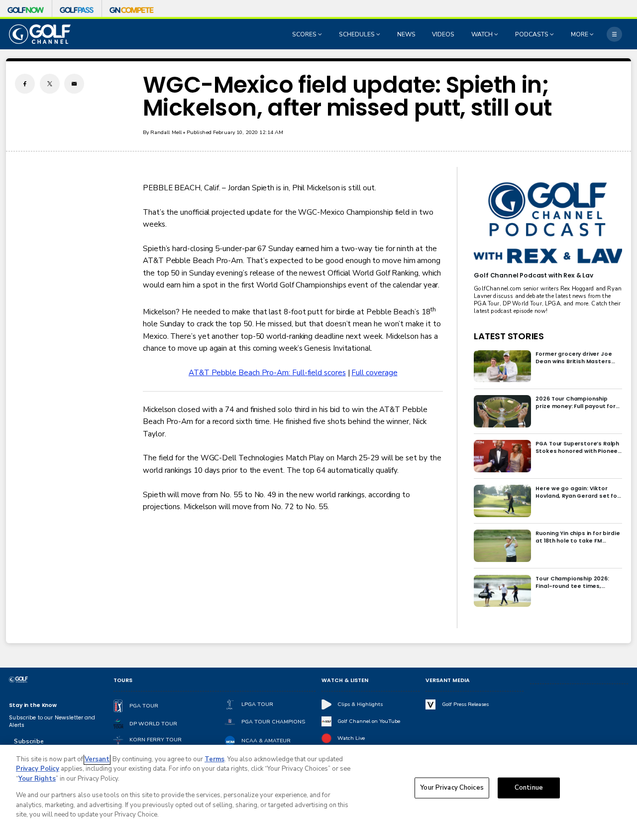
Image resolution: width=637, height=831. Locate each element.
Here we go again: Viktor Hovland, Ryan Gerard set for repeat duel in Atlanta (577, 492)
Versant (97, 759)
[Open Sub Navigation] (321, 34)
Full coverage (374, 373)
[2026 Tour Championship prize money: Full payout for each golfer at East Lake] (502, 411)
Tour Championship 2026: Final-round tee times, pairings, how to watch (572, 582)
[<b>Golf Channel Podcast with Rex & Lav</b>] (548, 223)
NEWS (406, 34)
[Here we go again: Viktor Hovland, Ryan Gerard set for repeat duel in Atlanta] (502, 501)
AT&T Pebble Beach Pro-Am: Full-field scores (267, 373)
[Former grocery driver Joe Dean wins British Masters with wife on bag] (502, 366)
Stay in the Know (33, 705)
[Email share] (74, 84)
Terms (214, 759)
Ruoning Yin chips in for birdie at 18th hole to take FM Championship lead (577, 537)
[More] (614, 33)
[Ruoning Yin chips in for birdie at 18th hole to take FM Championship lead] (502, 546)
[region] (318, 788)
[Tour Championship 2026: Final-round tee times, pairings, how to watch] (502, 591)
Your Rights (37, 778)
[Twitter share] (50, 84)
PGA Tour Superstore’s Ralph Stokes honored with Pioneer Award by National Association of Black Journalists (577, 447)
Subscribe (28, 741)
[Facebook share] (25, 84)
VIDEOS (443, 34)
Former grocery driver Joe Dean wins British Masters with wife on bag (573, 357)
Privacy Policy (37, 768)
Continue (529, 787)
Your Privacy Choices (452, 787)
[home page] (40, 34)
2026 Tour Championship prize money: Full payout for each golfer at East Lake (575, 402)
